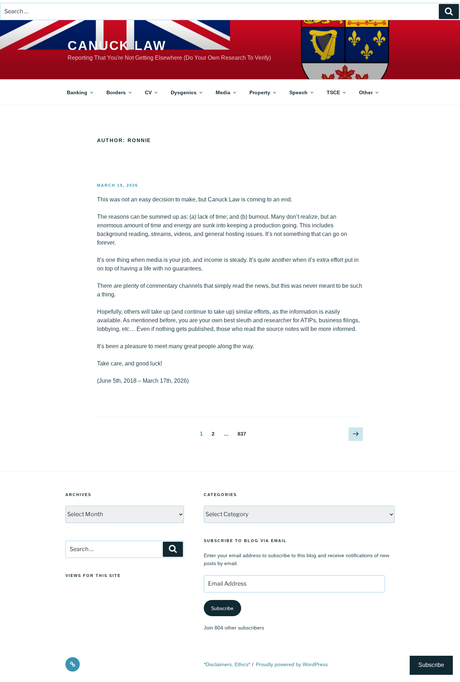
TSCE (333, 92)
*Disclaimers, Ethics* (227, 664)
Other (366, 92)
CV (148, 92)
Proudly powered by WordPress (292, 664)
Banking (77, 92)
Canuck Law (117, 45)
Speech (298, 92)
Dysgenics (184, 92)
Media (223, 92)
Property (259, 92)
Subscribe (222, 608)
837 (243, 434)
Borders (116, 92)
